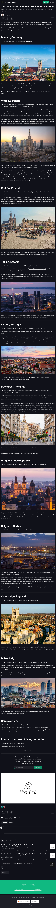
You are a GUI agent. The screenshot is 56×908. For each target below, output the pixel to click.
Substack (21, 905)
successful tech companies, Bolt (37, 269)
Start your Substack (24, 901)
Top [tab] (3, 840)
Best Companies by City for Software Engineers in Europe (18, 845)
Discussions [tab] (12, 840)
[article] (28, 847)
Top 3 (18, 22)
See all (4, 872)
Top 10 (24, 22)
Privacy (29, 897)
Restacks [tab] (11, 822)
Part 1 (2, 865)
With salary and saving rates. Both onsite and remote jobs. (15, 856)
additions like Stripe (42, 398)
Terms (33, 897)
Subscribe (46, 2)
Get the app (35, 901)
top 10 (28, 181)
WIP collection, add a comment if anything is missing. (14, 846)
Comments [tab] (4, 822)
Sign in (52, 2)
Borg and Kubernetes (47, 116)
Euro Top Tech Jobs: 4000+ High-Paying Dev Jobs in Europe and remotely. (24, 854)
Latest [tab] (6, 840)
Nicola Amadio (8, 14)
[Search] (53, 840)
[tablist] (7, 822)
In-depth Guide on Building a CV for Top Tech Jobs (16, 863)
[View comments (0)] (7, 18)
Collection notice (40, 897)
